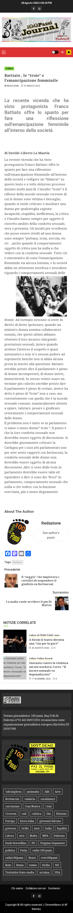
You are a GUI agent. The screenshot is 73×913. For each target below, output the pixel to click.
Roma (20, 865)
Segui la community (68, 52)
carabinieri (47, 799)
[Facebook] (33, 8)
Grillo (25, 828)
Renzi (32, 858)
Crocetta (10, 814)
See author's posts (51, 535)
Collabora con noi (35, 888)
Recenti (48, 658)
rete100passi (49, 858)
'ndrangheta (13, 792)
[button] (4, 52)
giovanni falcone (50, 821)
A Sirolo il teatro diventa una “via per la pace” (46, 641)
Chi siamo (17, 888)
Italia (48, 828)
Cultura (9, 68)
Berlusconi (12, 799)
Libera (9, 836)
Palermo (59, 836)
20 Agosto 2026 (40, 648)
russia (33, 865)
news (57, 635)
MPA (45, 836)
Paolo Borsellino (15, 843)
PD (33, 843)
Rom (8, 865)
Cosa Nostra (32, 806)
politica (10, 850)
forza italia (27, 821)
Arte (58, 792)
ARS (47, 792)
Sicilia (46, 865)
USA (57, 872)
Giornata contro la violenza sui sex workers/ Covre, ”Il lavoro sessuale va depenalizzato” (48, 668)
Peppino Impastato (52, 843)
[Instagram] (39, 8)
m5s (21, 836)
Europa (10, 821)
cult (24, 814)
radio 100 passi (42, 850)
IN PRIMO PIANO (45, 635)
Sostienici (54, 888)
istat (37, 828)
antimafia (33, 792)
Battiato (17, 562)
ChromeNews (53, 904)
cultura (36, 814)
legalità (62, 828)
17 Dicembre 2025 (41, 679)
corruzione (12, 806)
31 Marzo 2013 (32, 86)
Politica (40, 658)
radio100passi (14, 858)
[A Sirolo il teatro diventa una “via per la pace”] (14, 641)
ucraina (44, 872)
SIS (57, 865)
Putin (23, 850)
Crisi (48, 806)
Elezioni (61, 814)
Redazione (13, 86)
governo (10, 828)
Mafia (33, 836)
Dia (49, 814)
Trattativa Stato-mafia (19, 872)
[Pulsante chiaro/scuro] (55, 52)
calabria (29, 799)
